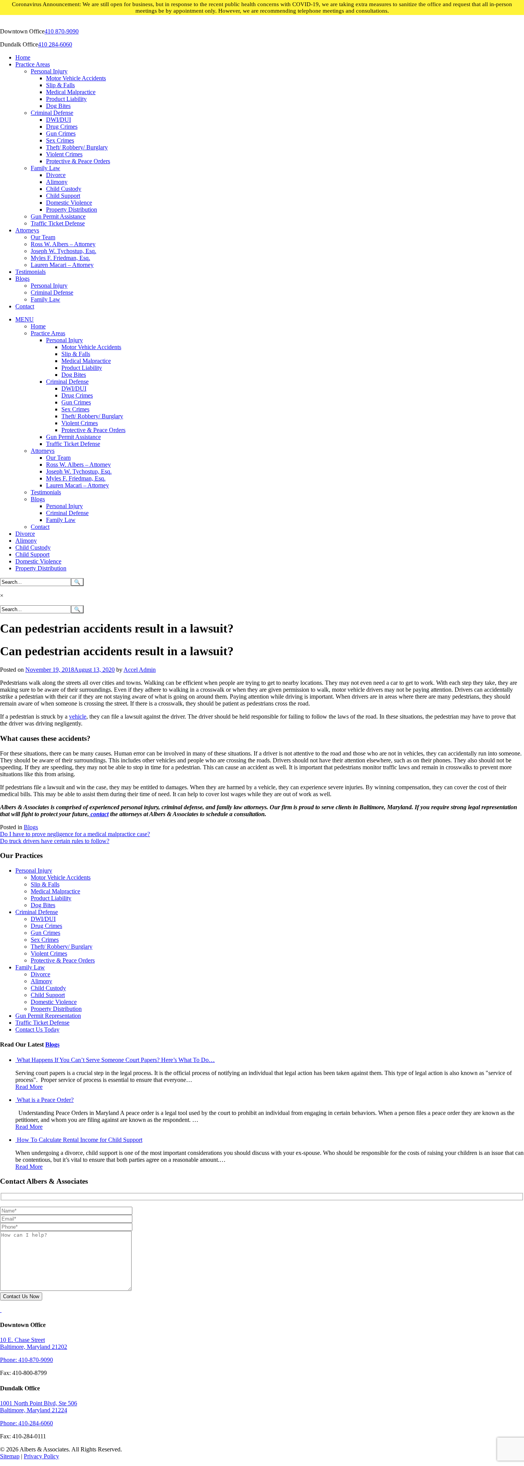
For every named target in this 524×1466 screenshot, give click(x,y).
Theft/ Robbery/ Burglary (77, 147)
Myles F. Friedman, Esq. (60, 258)
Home (22, 57)
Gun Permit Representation (48, 1015)
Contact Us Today (37, 1029)
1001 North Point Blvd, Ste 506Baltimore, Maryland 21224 (38, 1406)
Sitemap (10, 1456)
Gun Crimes (61, 133)
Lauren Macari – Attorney (62, 265)
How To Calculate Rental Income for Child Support (79, 1139)
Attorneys (27, 230)
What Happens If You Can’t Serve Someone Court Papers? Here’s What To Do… (116, 1060)
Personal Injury (49, 71)
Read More (29, 1086)
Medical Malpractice (71, 92)
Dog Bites (58, 106)
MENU (24, 319)
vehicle (77, 716)
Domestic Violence (69, 202)
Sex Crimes (60, 140)
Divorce (56, 175)
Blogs (22, 278)
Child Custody (63, 189)
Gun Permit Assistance (58, 216)
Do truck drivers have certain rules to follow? (54, 841)
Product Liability (66, 99)
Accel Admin (140, 669)
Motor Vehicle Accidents (76, 78)
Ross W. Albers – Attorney (63, 244)
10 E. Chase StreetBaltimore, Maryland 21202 (33, 1343)
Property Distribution (71, 209)
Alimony (57, 182)
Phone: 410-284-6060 (26, 1423)
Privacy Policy (41, 1456)
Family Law (45, 168)
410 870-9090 (61, 31)
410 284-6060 (55, 44)
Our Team (43, 237)
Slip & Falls (60, 85)
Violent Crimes (64, 154)
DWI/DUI (58, 119)
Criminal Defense (52, 112)
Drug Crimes (61, 126)
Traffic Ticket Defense (58, 223)
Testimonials (30, 271)
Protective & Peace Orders (78, 161)
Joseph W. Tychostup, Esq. (63, 251)
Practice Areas (32, 64)
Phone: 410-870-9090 (26, 1360)
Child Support (63, 195)
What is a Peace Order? (45, 1100)
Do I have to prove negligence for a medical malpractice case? (75, 834)
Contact (24, 306)
